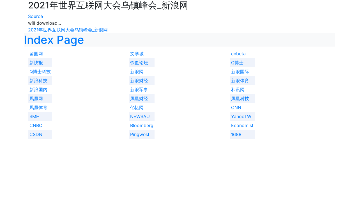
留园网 (36, 53)
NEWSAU (140, 116)
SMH (34, 116)
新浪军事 (139, 89)
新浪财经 (139, 80)
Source (35, 16)
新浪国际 (240, 71)
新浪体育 (240, 80)
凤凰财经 (139, 98)
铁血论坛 (139, 62)
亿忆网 (137, 107)
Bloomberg (141, 125)
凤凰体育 (38, 107)
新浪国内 (38, 89)
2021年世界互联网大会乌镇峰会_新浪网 (68, 30)
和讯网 (238, 89)
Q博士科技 (40, 71)
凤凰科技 (240, 98)
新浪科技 (38, 80)
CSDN (35, 134)
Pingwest (139, 134)
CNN (236, 107)
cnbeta (238, 53)
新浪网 (137, 71)
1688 (236, 134)
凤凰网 (36, 98)
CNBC (35, 125)
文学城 (137, 53)
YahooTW (241, 116)
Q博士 (237, 62)
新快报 (36, 62)
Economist (242, 125)
